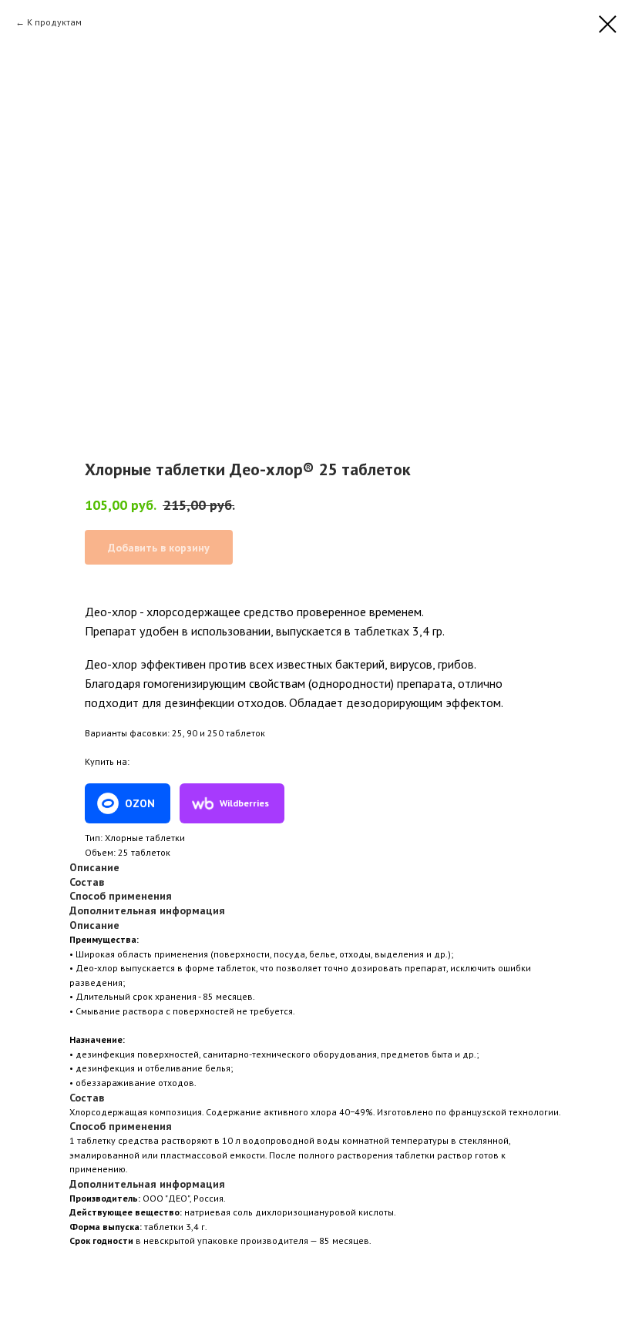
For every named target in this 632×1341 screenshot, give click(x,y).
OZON (140, 803)
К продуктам (54, 22)
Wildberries (244, 803)
